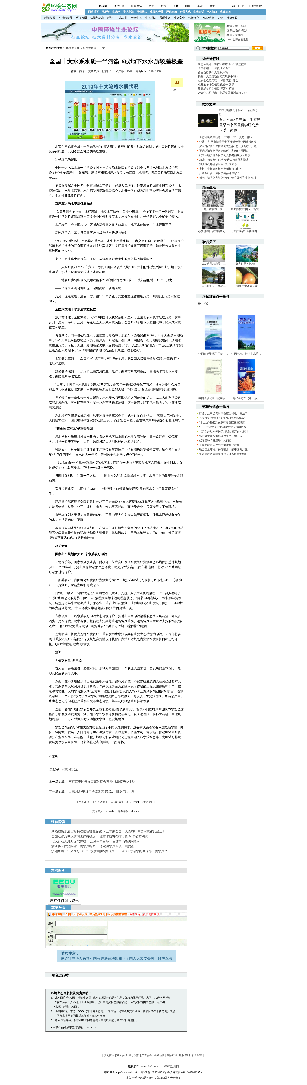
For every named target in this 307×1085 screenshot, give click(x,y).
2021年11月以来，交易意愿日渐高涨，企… (223, 92)
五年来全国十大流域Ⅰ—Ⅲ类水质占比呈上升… (137, 831)
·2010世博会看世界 (237, 39)
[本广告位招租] (115, 41)
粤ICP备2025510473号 (154, 1072)
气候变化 (193, 17)
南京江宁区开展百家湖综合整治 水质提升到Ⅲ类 (102, 781)
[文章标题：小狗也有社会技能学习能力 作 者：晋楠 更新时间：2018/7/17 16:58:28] (213, 228)
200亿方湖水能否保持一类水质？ (144, 851)
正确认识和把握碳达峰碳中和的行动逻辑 (223, 150)
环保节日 (232, 17)
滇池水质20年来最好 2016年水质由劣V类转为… (84, 851)
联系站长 (159, 1055)
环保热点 (142, 11)
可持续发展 (65, 17)
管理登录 (197, 1055)
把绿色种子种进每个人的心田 (216, 440)
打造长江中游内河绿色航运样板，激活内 (223, 413)
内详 (82, 71)
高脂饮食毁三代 (213, 209)
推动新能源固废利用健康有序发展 (219, 444)
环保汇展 (119, 6)
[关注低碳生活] (209, 41)
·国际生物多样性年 (237, 30)
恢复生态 (136, 17)
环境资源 (49, 17)
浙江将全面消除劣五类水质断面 (73, 846)
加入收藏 (100, 802)
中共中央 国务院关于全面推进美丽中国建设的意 (228, 141)
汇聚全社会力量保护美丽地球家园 (219, 173)
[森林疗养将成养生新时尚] (213, 260)
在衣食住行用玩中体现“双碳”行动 (218, 80)
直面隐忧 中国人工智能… (246, 209)
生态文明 (198, 11)
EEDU (244, 6)
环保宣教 (171, 11)
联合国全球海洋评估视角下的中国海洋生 (223, 449)
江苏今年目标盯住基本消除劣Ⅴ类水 (115, 841)
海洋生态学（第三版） (246, 398)
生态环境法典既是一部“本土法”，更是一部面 (226, 137)
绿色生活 (136, 6)
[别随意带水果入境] (247, 283)
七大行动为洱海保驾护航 (68, 841)
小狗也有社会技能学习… (213, 231)
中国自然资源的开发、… (213, 353)
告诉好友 (116, 802)
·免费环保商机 (234, 35)
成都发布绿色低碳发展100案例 (216, 84)
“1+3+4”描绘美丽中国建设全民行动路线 (222, 426)
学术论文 (212, 11)
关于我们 (134, 1055)
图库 (188, 6)
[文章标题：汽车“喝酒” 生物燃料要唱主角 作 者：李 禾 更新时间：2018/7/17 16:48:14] (246, 228)
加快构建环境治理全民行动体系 (218, 164)
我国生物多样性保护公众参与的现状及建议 (224, 155)
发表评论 (83, 802)
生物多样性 (157, 11)
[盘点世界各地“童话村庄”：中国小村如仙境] (247, 260)
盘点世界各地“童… (247, 263)
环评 (110, 17)
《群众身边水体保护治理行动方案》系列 (223, 431)
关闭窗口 (148, 802)
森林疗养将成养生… (214, 263)
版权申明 (184, 1055)
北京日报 (107, 71)
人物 (220, 17)
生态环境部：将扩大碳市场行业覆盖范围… (223, 64)
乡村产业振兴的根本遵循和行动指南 (220, 168)
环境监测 (81, 17)
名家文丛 (225, 11)
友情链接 (172, 1055)
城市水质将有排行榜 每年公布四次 (124, 836)
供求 (212, 6)
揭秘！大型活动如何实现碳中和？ (218, 76)
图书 (151, 6)
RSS (233, 6)
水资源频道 (89, 48)
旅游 (163, 6)
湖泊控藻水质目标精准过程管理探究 (76, 831)
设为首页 (109, 1055)
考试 (200, 6)
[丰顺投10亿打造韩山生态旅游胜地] (213, 283)
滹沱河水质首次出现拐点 (117, 846)
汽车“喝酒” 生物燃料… (246, 231)
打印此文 (132, 802)
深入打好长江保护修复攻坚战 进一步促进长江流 (228, 146)
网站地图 (257, 6)
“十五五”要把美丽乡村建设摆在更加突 (222, 422)
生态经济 (150, 17)
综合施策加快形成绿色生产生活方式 (220, 435)
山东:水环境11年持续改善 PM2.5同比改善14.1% (102, 791)
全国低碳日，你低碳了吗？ (214, 68)
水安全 (73, 769)
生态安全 (179, 17)
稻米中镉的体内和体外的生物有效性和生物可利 (227, 177)
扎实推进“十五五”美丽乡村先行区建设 (222, 417)
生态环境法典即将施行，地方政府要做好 (223, 453)
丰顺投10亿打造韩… (214, 285)
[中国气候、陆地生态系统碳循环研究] (246, 350)
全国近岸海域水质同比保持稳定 (73, 836)
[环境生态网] (59, 11)
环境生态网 (72, 48)
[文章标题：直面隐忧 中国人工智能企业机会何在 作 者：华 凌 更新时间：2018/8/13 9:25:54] (246, 206)
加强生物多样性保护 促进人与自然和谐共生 (225, 159)
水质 (65, 769)
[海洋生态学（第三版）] (246, 395)
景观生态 (165, 17)
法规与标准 (97, 17)
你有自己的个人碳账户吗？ (214, 72)
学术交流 (128, 11)
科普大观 (185, 11)
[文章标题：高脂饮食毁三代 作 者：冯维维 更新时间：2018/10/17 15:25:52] (213, 206)
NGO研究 (208, 17)
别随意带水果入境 (247, 285)
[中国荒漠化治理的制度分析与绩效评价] (213, 395)
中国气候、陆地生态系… (246, 353)
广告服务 (146, 1055)
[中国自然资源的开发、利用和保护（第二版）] (213, 350)
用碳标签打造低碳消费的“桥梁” (216, 88)
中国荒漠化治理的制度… (213, 398)
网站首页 (93, 11)
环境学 (106, 11)
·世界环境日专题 (236, 26)
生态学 (116, 11)
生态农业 (121, 17)
